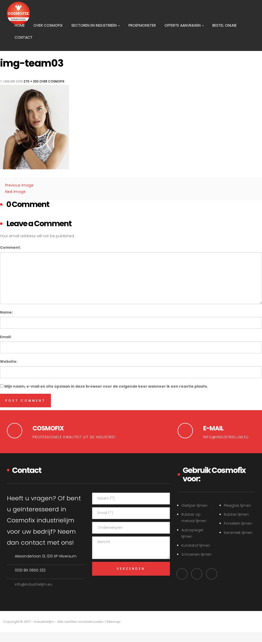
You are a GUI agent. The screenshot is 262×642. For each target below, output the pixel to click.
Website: (8, 361)
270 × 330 (31, 81)
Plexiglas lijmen (237, 505)
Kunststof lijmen (195, 545)
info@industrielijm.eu (33, 584)
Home (20, 25)
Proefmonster (142, 25)
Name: (6, 312)
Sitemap (113, 621)
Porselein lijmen (238, 523)
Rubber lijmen (236, 514)
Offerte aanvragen (183, 25)
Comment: (10, 247)
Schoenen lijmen (196, 554)
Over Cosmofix (48, 25)
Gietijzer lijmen (194, 505)
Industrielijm (44, 621)
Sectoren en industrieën (94, 25)
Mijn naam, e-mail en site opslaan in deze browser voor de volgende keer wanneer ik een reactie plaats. (106, 386)
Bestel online (224, 25)
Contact (23, 37)
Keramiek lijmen (238, 532)
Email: (6, 336)
